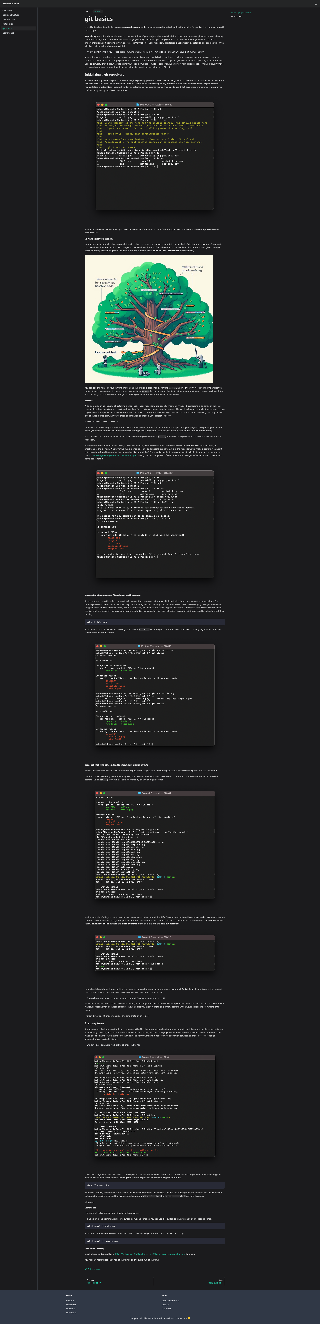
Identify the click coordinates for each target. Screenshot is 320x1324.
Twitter (69, 1308)
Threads (70, 1312)
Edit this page (94, 1269)
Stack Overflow (169, 1300)
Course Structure (10, 14)
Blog (164, 1304)
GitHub (165, 1308)
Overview (7, 10)
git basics (7, 28)
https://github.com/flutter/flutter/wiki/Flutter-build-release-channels (150, 1254)
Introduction (8, 19)
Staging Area (236, 16)
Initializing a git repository (241, 13)
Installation (7, 23)
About (69, 1300)
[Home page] (87, 11)
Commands (8, 32)
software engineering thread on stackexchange (112, 455)
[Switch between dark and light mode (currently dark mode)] (316, 4)
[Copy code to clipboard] (222, 622)
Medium (70, 1304)
